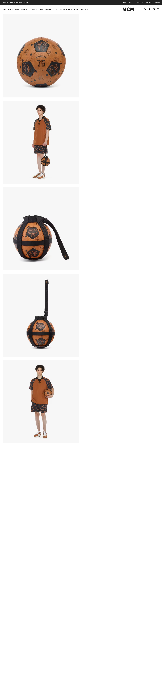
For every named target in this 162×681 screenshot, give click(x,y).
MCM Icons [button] (68, 9)
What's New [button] (8, 9)
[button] (41, 55)
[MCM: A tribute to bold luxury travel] (128, 11)
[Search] (144, 9)
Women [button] (35, 9)
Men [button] (41, 9)
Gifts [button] (76, 9)
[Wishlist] (153, 9)
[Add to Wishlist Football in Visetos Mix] (145, 17)
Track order (127, 2)
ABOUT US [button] (84, 9)
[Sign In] (149, 9)
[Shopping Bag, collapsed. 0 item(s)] (158, 9)
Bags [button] (17, 9)
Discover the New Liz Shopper (19, 2)
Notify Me (121, 41)
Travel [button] (48, 9)
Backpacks (25, 9)
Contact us (139, 2)
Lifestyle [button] (57, 9)
